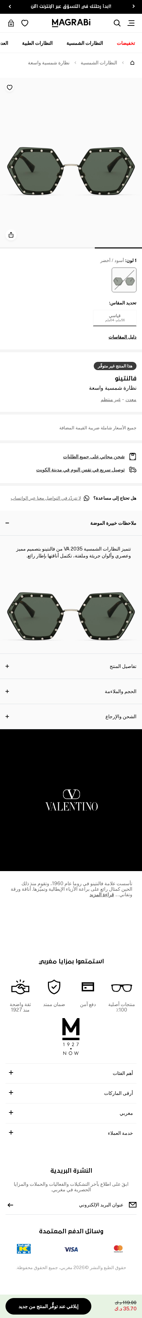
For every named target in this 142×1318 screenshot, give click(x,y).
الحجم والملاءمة (120, 691)
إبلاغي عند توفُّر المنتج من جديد (49, 1306)
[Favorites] (24, 23)
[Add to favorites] (10, 87)
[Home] (132, 63)
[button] (124, 280)
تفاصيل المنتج (123, 666)
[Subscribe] (10, 1205)
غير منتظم (111, 399)
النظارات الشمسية (85, 43)
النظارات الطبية (37, 43)
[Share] (11, 234)
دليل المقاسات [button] (122, 337)
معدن (130, 399)
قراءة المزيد (102, 894)
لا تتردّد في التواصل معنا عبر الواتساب (46, 498)
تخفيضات (126, 43)
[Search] (117, 23)
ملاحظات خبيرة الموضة (113, 523)
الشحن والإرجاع (120, 716)
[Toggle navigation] (130, 23)
